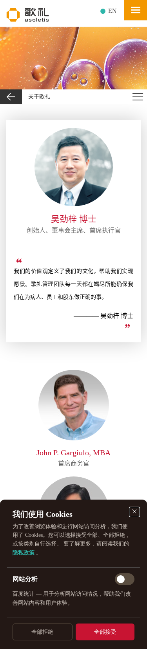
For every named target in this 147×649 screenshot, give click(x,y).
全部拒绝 (42, 632)
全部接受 (105, 632)
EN (112, 10)
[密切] (134, 511)
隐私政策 (23, 553)
